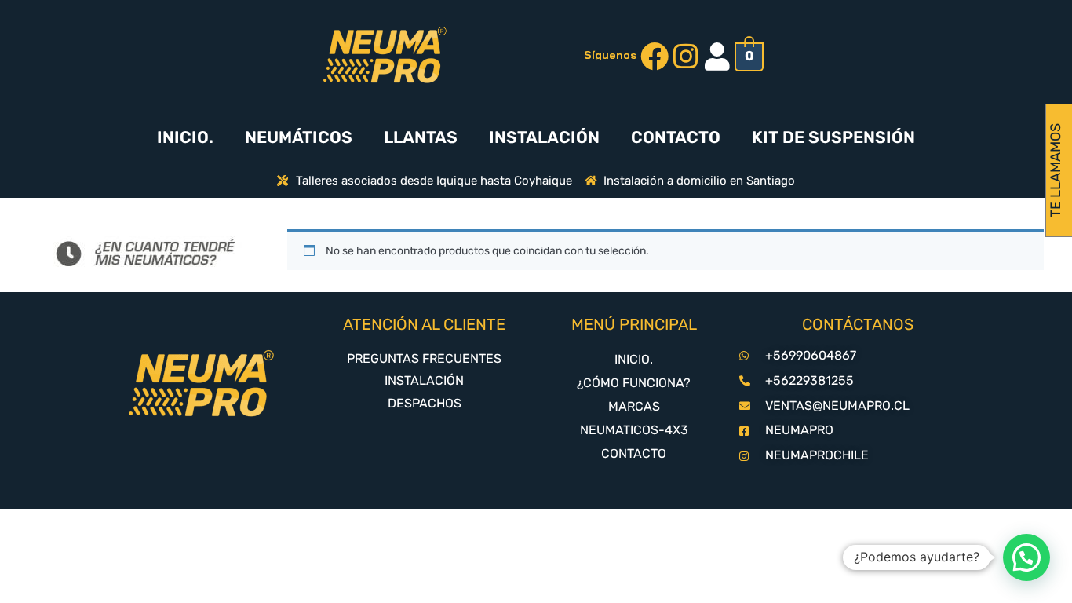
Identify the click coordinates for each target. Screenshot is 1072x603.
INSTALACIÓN (544, 137)
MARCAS (634, 406)
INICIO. (185, 137)
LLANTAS (421, 137)
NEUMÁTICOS (298, 137)
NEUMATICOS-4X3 (634, 429)
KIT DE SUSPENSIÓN (833, 137)
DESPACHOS (424, 403)
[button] (1026, 557)
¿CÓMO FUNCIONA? (634, 382)
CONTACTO (675, 137)
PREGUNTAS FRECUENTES (424, 358)
